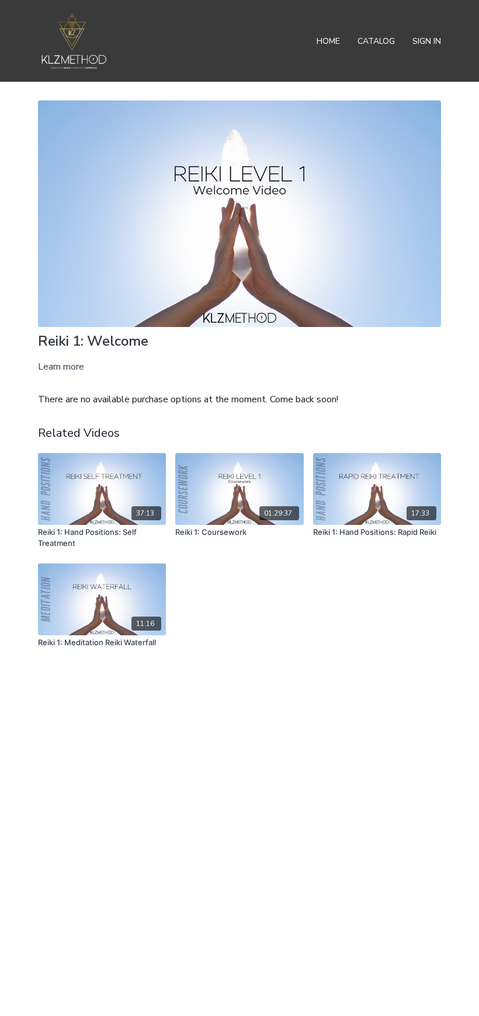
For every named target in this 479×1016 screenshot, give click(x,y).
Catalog (376, 41)
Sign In (426, 41)
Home (328, 41)
